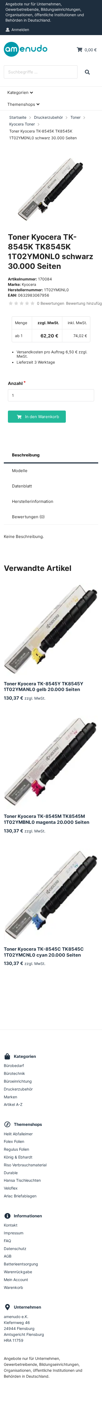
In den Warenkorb (42, 416)
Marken (10, 1097)
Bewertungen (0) (28, 516)
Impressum (13, 1233)
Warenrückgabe (18, 1271)
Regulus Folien (16, 1149)
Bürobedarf (14, 1065)
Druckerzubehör (48, 117)
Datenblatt (22, 486)
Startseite (17, 117)
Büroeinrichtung (18, 1081)
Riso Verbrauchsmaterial (25, 1165)
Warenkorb (13, 1287)
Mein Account (16, 1279)
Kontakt (10, 1225)
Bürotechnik (14, 1073)
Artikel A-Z (13, 1104)
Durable (11, 1172)
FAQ (7, 1240)
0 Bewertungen (50, 303)
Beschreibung (26, 455)
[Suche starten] (87, 72)
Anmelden (20, 29)
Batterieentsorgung (21, 1264)
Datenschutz (15, 1248)
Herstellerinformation (32, 501)
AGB (7, 1256)
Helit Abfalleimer (18, 1134)
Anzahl (15, 383)
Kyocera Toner (22, 124)
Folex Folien (14, 1141)
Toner (75, 117)
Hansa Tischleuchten (22, 1180)
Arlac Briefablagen (20, 1196)
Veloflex (11, 1188)
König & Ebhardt (18, 1157)
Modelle (19, 470)
